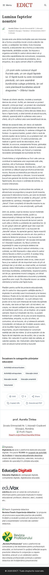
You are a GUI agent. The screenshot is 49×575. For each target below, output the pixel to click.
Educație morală (10, 379)
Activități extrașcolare (13, 373)
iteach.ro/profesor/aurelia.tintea (24, 435)
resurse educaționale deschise (28, 455)
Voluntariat (8, 385)
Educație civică (32, 373)
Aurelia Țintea (13, 28)
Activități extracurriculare (14, 368)
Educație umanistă (28, 379)
